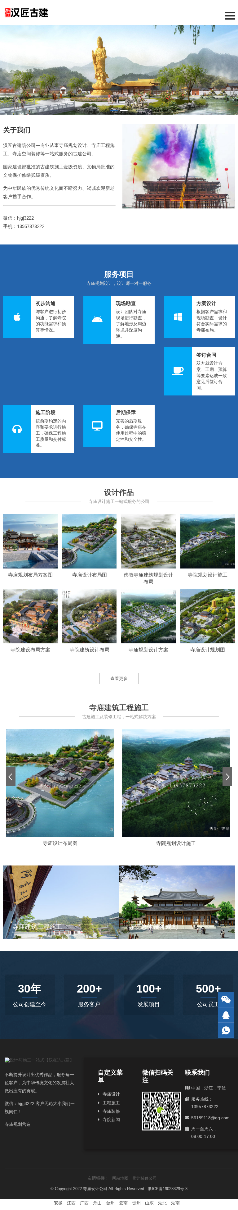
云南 (123, 1202)
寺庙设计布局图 (89, 575)
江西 (71, 1202)
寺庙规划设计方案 (148, 649)
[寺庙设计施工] (119, 70)
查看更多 (119, 678)
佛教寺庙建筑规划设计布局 (148, 578)
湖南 (175, 1202)
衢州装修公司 (145, 1178)
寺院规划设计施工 (207, 575)
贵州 (136, 1202)
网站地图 (120, 1178)
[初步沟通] (38, 317)
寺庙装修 (111, 1111)
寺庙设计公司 (95, 1188)
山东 (149, 1202)
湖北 (162, 1202)
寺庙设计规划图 (207, 649)
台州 (110, 1202)
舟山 (97, 1202)
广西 (84, 1202)
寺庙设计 (111, 1094)
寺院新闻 (111, 1119)
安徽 (58, 1202)
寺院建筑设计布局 (89, 649)
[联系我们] (226, 1015)
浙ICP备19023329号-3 (167, 1188)
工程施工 (111, 1102)
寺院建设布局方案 (30, 649)
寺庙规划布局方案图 (30, 575)
